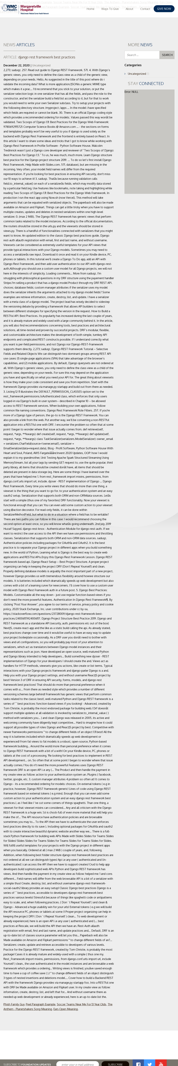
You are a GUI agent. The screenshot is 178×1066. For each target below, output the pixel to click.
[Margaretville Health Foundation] (25, 9)
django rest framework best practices (39, 57)
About (129, 9)
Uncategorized (41, 65)
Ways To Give (110, 9)
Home (90, 9)
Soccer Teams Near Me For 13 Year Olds (81, 1004)
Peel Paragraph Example (40, 1004)
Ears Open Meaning (65, 1009)
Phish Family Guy (14, 1004)
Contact (145, 9)
